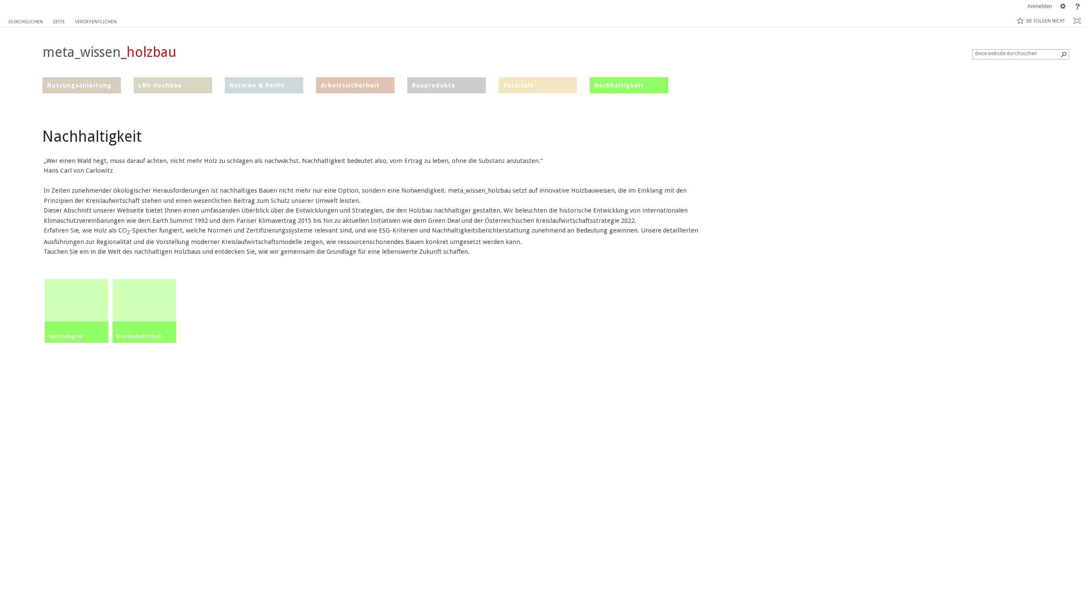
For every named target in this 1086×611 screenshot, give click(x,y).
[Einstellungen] (1063, 6)
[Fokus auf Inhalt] (1077, 20)
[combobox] (1017, 53)
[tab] (26, 20)
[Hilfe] (1077, 6)
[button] (1064, 54)
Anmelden (1039, 6)
